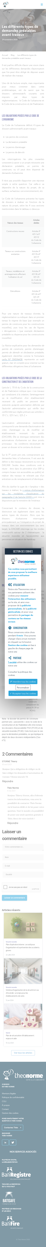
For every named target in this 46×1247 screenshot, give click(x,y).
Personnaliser (23, 687)
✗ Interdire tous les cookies (23, 681)
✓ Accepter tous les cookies (23, 693)
